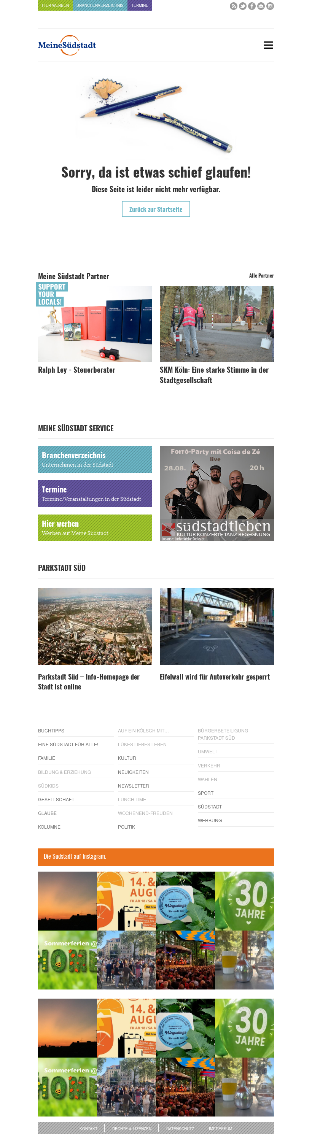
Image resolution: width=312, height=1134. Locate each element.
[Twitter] (243, 8)
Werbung (210, 820)
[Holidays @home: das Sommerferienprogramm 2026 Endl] (67, 960)
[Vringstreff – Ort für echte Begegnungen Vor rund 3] (244, 901)
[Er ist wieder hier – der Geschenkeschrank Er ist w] (244, 960)
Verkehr (209, 765)
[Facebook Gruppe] (261, 8)
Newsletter (133, 785)
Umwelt (207, 751)
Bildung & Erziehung (64, 772)
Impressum (220, 1128)
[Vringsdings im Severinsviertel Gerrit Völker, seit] (185, 901)
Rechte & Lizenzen (131, 1128)
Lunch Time (132, 799)
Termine (139, 5)
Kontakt (88, 1128)
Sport (205, 792)
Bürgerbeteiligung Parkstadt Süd (223, 734)
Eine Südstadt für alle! (68, 744)
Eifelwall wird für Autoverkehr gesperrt (215, 677)
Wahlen (207, 779)
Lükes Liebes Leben (142, 744)
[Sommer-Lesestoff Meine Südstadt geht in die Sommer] (67, 901)
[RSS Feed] (233, 8)
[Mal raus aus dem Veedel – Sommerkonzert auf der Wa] (185, 960)
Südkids (48, 785)
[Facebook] (252, 8)
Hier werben (55, 5)
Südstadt (210, 806)
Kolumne (49, 826)
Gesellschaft (56, 799)
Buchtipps (51, 730)
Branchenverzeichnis (100, 5)
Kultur (127, 757)
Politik (126, 826)
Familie (46, 757)
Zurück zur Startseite (156, 210)
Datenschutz (180, 1128)
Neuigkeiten (133, 772)
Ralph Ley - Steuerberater (76, 370)
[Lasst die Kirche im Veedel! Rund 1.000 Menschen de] (126, 960)
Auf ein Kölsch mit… (143, 730)
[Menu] (268, 45)
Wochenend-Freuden (145, 813)
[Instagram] (270, 8)
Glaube (47, 813)
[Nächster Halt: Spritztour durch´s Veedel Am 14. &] (126, 901)
